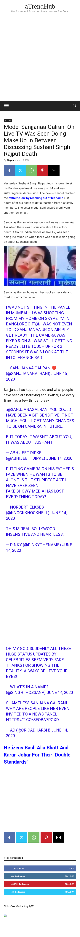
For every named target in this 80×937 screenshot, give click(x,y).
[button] (75, 106)
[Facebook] (9, 170)
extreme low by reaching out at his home (35, 198)
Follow (69, 876)
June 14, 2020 (59, 458)
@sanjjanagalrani (28, 409)
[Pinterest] (42, 170)
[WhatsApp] (31, 170)
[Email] (54, 170)
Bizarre (8, 120)
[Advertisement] (40, 59)
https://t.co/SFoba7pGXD (32, 719)
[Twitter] (20, 170)
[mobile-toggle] (6, 106)
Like (71, 868)
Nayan (10, 160)
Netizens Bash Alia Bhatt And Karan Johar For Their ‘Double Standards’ (37, 755)
